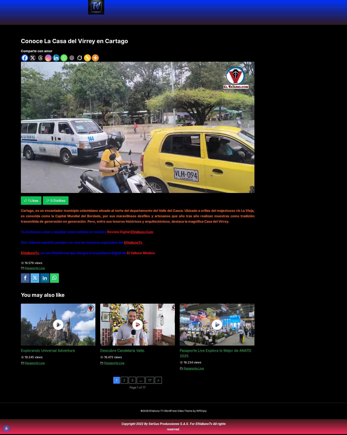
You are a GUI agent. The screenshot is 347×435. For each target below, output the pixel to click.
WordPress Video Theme (178, 410)
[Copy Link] (87, 57)
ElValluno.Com (142, 232)
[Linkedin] (56, 57)
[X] (32, 57)
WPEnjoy (201, 410)
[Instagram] (48, 57)
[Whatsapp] (63, 57)
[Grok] (79, 57)
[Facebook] (24, 57)
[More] (95, 57)
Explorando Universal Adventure (48, 350)
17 (149, 380)
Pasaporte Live (35, 268)
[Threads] (40, 57)
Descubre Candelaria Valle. (122, 350)
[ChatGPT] (71, 57)
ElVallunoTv (133, 242)
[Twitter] (35, 278)
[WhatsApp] (54, 278)
